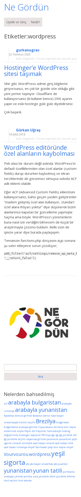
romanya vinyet (25, 447)
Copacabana (45, 427)
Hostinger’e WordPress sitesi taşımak (36, 70)
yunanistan (18, 470)
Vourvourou (16, 454)
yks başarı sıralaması (41, 463)
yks (27, 463)
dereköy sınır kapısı (64, 427)
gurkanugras (27, 50)
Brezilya (46, 421)
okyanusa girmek (36, 439)
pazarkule (52, 439)
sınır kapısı (60, 447)
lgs (57, 435)
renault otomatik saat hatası (28, 443)
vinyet (69, 447)
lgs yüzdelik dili (68, 435)
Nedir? (35, 22)
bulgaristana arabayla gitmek (20, 427)
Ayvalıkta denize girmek (18, 415)
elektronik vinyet (14, 431)
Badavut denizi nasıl (44, 415)
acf (5, 403)
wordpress (40, 454)
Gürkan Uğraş (28, 130)
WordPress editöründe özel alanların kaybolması (40, 150)
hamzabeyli (54, 431)
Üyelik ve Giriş (16, 22)
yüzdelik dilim (47, 476)
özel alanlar (25, 480)
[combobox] (40, 367)
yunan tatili (47, 470)
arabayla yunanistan (41, 409)
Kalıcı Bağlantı (25, 59)
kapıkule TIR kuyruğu (43, 435)
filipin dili (30, 431)
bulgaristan (62, 422)
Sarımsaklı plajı (44, 447)
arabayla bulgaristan (34, 402)
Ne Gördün (26, 7)
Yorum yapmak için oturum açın (56, 59)
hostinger (24, 435)
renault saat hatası (56, 443)
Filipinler (41, 431)
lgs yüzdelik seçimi (14, 439)
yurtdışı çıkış (31, 476)
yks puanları (61, 463)
